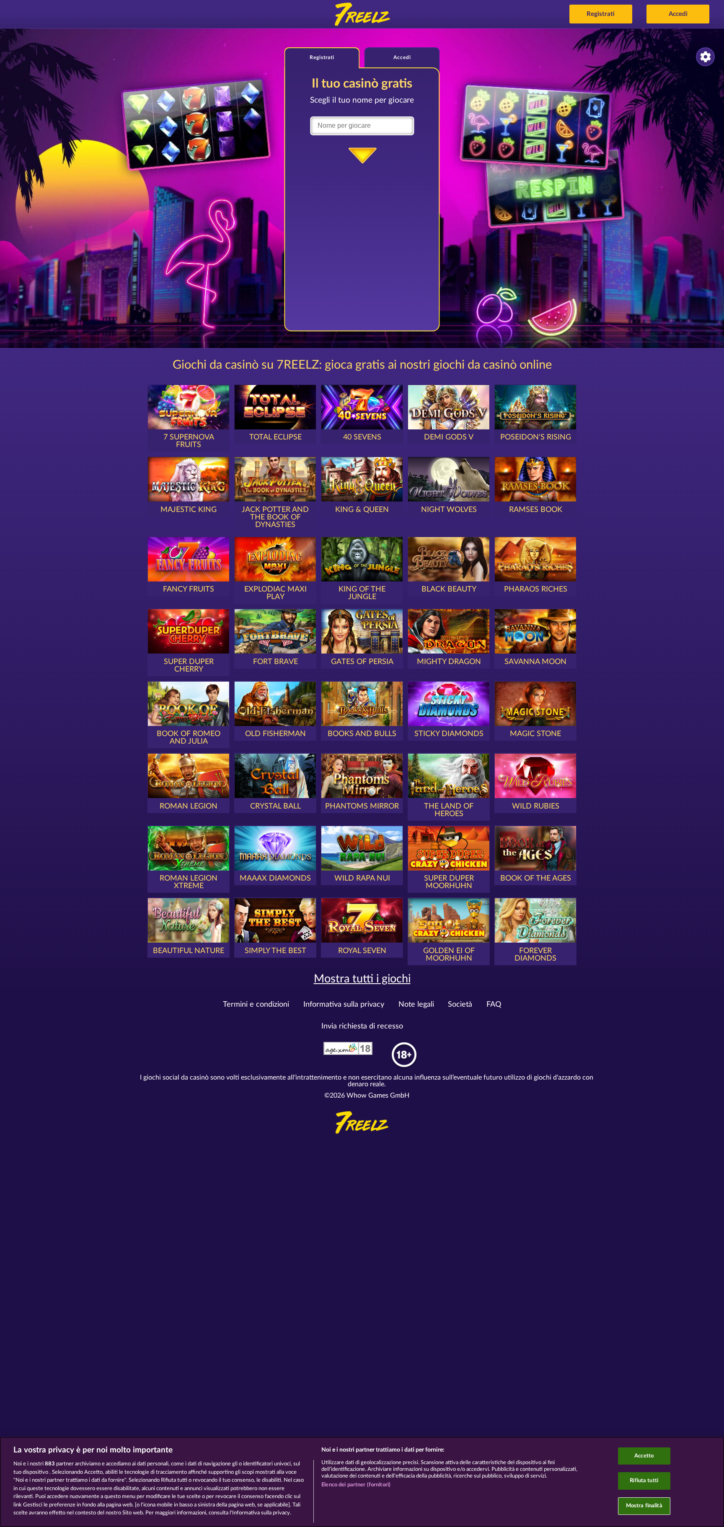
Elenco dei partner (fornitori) (355, 1485)
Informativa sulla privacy (343, 1004)
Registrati (601, 14)
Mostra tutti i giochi (362, 978)
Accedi (678, 14)
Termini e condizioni (256, 1004)
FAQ (493, 1004)
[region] (362, 1482)
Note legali (416, 1004)
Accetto (644, 1456)
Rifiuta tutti (644, 1480)
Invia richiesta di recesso (362, 1026)
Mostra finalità (644, 1506)
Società (460, 1004)
